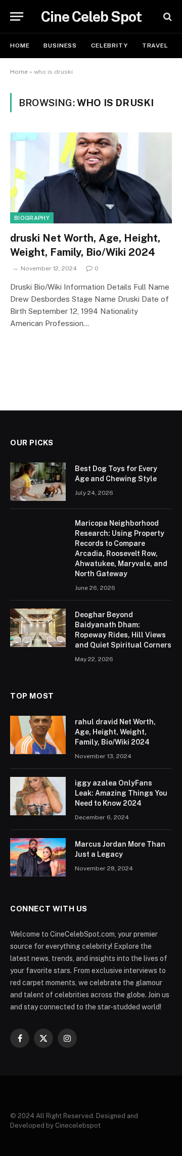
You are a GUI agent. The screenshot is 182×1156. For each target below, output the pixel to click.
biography (32, 218)
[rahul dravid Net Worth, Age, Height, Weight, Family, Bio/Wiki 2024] (38, 735)
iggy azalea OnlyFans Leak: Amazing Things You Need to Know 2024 (121, 793)
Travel (155, 45)
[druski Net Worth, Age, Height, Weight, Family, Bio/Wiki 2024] (91, 177)
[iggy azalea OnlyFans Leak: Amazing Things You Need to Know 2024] (38, 796)
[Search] (166, 16)
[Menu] (16, 16)
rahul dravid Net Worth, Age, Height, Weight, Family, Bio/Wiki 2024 (115, 732)
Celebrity (109, 45)
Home (19, 45)
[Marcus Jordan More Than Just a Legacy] (38, 857)
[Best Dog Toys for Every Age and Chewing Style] (38, 482)
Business (60, 45)
